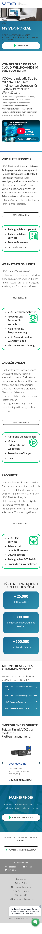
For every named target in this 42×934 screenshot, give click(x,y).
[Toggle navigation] (38, 4)
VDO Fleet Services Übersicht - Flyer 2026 (19, 688)
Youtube (29, 866)
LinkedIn (12, 870)
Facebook (12, 866)
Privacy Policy (21, 883)
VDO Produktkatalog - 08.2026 (17, 708)
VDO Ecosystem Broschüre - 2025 (18, 702)
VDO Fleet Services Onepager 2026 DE (20, 696)
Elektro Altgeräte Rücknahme (21, 899)
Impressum (21, 879)
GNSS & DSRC (21, 895)
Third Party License (21, 891)
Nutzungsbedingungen (21, 887)
